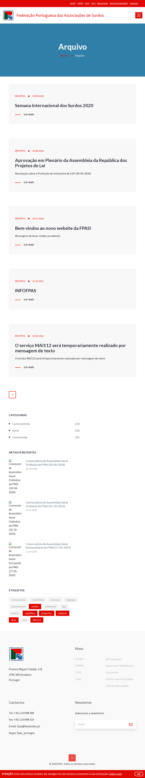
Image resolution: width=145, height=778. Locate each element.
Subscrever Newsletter (119, 3)
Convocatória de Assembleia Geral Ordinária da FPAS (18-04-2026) (47, 462)
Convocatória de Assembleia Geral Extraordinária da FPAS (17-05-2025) (48, 545)
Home (64, 55)
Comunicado (46, 437)
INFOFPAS (20, 96)
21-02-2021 (38, 281)
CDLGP (73, 3)
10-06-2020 (38, 150)
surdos (35, 606)
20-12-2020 (38, 218)
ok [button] (139, 774)
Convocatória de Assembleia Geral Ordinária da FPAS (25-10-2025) (47, 504)
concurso (55, 599)
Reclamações (102, 3)
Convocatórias (46, 424)
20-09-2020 (38, 96)
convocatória (18, 599)
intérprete (50, 606)
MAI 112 (37, 620)
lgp (64, 606)
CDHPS (80, 3)
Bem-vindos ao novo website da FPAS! (53, 228)
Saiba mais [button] (115, 774)
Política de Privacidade (119, 679)
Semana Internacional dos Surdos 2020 (54, 105)
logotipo (71, 599)
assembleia (38, 599)
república (30, 613)
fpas (13, 620)
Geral (46, 430)
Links (93, 3)
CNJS (87, 3)
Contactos (134, 3)
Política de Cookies (117, 685)
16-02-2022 (38, 335)
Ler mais (29, 114)
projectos (46, 613)
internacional (18, 606)
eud (24, 620)
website (62, 613)
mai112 (15, 613)
